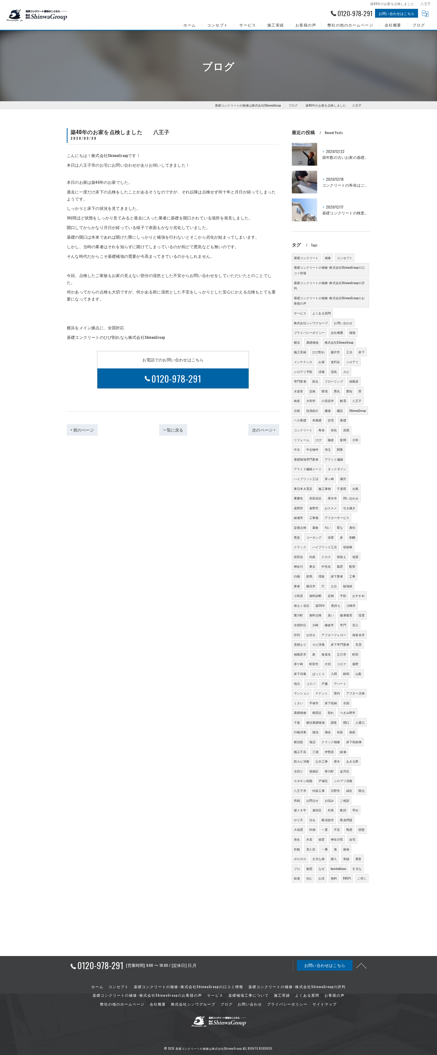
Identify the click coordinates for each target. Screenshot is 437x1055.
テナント (321, 693)
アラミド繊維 (334, 459)
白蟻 (297, 576)
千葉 (297, 722)
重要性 (298, 498)
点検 (297, 410)
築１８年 (300, 810)
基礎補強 (312, 342)
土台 (334, 586)
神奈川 (298, 566)
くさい (298, 703)
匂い (328, 527)
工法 (349, 352)
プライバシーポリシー (309, 332)
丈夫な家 (318, 859)
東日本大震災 (303, 488)
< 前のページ (82, 430)
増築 (321, 576)
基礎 (343, 420)
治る (312, 820)
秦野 (355, 664)
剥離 (352, 537)
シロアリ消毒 (343, 780)
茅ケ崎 (298, 664)
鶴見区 (317, 712)
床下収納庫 (354, 742)
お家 (321, 362)
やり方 (298, 820)
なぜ (321, 868)
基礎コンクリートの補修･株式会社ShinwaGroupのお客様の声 (329, 301)
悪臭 (297, 537)
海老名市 (358, 635)
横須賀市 (327, 820)
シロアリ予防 (303, 371)
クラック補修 (330, 742)
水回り (298, 771)
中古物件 (312, 449)
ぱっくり (318, 673)
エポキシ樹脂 (303, 780)
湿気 (334, 371)
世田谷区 (315, 498)
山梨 (358, 673)
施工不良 (300, 751)
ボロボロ (300, 859)
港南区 (314, 771)
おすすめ (358, 595)
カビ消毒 (318, 644)
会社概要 (337, 332)
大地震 (298, 829)
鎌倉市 (329, 625)
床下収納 (331, 703)
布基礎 (317, 420)
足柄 (331, 595)
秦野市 (314, 508)
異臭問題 (346, 820)
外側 (312, 829)
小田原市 (327, 400)
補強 (352, 332)
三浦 (315, 751)
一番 (324, 849)
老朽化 (335, 362)
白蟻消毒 (300, 732)
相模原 (354, 381)
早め (355, 810)
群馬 (309, 576)
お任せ (311, 635)
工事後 (314, 517)
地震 (355, 557)
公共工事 (321, 761)
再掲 (297, 800)
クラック (300, 547)
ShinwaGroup (357, 410)
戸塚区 (323, 780)
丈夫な (357, 868)
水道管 (298, 391)
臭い (331, 615)
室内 (337, 693)
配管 (352, 566)
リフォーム (301, 440)
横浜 (297, 342)
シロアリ (352, 362)
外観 (297, 849)
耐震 (343, 400)
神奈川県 (337, 839)
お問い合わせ (343, 323)
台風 (355, 488)
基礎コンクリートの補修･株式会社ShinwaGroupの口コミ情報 (329, 270)
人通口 (360, 722)
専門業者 (300, 381)
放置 (321, 839)
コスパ (311, 683)
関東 (340, 449)
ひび (318, 440)
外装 (331, 810)
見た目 (311, 849)
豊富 (358, 859)
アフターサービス (337, 517)
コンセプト (344, 258)
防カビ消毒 (301, 761)
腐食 (315, 527)
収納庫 (348, 547)
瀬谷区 (317, 810)
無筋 (352, 732)
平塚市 (314, 703)
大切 (328, 664)
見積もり (300, 644)
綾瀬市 (298, 517)
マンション (301, 693)
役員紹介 (312, 410)
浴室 (331, 537)
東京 (312, 566)
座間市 (298, 508)
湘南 (346, 849)
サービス (300, 313)
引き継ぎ (349, 508)
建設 (340, 410)
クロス (326, 557)
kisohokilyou (338, 868)
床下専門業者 (340, 644)
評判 (297, 635)
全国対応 (300, 625)
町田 (355, 654)
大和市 (311, 400)
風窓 (340, 566)
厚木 (337, 761)
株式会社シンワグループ (311, 323)
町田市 (314, 664)
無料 (334, 878)
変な (340, 527)
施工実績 (300, 352)
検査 (297, 400)
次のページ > (263, 430)
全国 (346, 703)
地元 (297, 683)
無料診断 (315, 595)
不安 (337, 829)
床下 (361, 352)
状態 (361, 829)
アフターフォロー (333, 635)
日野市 (335, 790)
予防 (343, 595)
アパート (340, 683)
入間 (334, 673)
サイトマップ (325, 1004)
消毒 (321, 371)
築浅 (315, 732)
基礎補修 (300, 712)
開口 (346, 722)
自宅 (352, 839)
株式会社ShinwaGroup (339, 342)
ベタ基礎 (300, 420)
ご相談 (344, 800)
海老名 (326, 654)
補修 (328, 258)
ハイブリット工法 (306, 478)
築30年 (320, 605)
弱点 (361, 790)
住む (309, 878)
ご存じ (361, 878)
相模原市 (300, 654)
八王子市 (300, 790)
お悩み (329, 800)
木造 (309, 839)
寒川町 (329, 771)
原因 (346, 430)
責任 (352, 527)
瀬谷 (328, 732)
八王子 (357, 400)
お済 (321, 878)
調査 (334, 722)
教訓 (343, 810)
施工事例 (324, 488)
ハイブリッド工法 (324, 547)
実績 (346, 859)
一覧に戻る (173, 430)
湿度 (361, 615)
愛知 (349, 391)
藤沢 (343, 478)
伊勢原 (329, 751)
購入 (334, 859)
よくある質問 (321, 313)
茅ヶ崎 (329, 478)
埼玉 (328, 449)
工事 (352, 576)
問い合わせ (351, 498)
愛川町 (298, 615)
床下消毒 (300, 673)
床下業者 (337, 576)
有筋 (340, 732)
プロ (297, 868)
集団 (309, 868)
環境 (324, 391)
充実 (358, 644)
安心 (355, 625)
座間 (343, 440)
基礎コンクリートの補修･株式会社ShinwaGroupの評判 (329, 285)
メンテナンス (303, 362)
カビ (346, 371)
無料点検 (315, 615)
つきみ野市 (347, 712)
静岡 (346, 673)
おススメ (331, 508)
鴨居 (349, 829)
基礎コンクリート (306, 258)
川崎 (315, 625)
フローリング (334, 381)
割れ (331, 712)
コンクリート (303, 430)
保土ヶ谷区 (301, 605)
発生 (297, 839)
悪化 (337, 391)
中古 (297, 449)
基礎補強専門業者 (306, 459)
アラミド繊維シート (308, 469)
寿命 (321, 430)
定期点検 (300, 527)
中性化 (326, 566)
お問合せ (312, 800)
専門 (343, 625)
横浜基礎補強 (315, 722)
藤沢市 (335, 352)
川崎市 (351, 605)
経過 (297, 878)
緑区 (349, 790)
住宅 (331, 420)
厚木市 (332, 498)
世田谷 (298, 557)
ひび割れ (318, 352)
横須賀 (298, 742)
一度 (324, 829)
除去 (315, 381)
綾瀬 (343, 751)
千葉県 (341, 488)
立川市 (341, 654)
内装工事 (318, 790)
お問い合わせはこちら (396, 13)
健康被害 (346, 615)
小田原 (298, 595)
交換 (312, 391)
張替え (341, 557)
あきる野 (352, 761)
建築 (328, 410)
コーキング (314, 537)
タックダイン (337, 469)
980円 (347, 878)
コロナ (341, 664)
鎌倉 (331, 440)
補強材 (347, 586)
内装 (312, 557)
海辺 (312, 742)
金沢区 (344, 771)
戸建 (324, 683)
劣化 (334, 430)
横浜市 (311, 586)
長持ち (335, 605)
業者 (297, 586)
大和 (355, 440)
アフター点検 (355, 693)
